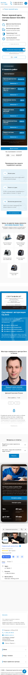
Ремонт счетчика (8, 132)
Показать (14, 455)
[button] (11, 403)
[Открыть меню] (25, 3)
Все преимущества (14, 212)
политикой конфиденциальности (16, 53)
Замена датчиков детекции (8, 110)
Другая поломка (14, 148)
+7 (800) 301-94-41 (18, 4)
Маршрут (7, 556)
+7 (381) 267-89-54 (18, 2)
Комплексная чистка (9, 100)
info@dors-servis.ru (9, 635)
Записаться (13, 83)
